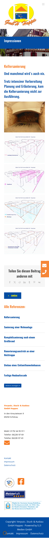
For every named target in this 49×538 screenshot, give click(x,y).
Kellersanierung (12, 317)
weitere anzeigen (12, 385)
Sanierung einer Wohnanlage (18, 327)
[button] (5, 533)
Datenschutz (10, 465)
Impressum (9, 461)
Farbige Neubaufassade (15, 375)
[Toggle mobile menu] (43, 4)
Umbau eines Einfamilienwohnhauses (22, 365)
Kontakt (7, 458)
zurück (14, 295)
